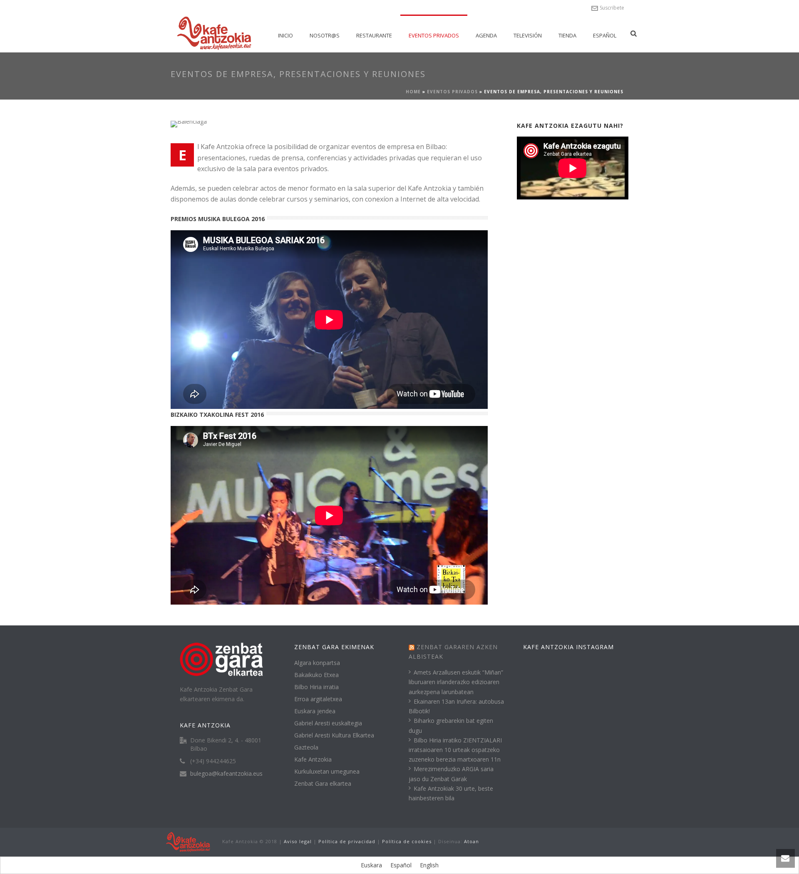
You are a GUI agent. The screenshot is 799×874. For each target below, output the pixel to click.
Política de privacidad (346, 841)
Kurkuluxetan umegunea (327, 771)
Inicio (285, 35)
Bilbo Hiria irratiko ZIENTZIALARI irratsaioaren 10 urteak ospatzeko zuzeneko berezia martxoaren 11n (455, 749)
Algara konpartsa (317, 663)
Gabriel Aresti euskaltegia (328, 723)
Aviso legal (298, 841)
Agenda (486, 35)
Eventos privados (434, 35)
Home (413, 92)
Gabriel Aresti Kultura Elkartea (334, 735)
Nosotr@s (325, 35)
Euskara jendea (314, 711)
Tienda (567, 35)
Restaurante (374, 35)
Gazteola (306, 747)
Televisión (528, 35)
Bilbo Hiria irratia (316, 687)
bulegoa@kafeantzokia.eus (226, 773)
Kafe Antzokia (313, 759)
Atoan (471, 841)
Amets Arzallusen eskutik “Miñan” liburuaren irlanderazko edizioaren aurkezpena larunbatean (456, 681)
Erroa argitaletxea (318, 699)
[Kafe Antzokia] (188, 842)
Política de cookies (407, 841)
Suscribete (612, 7)
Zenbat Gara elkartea (322, 783)
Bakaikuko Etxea (316, 675)
